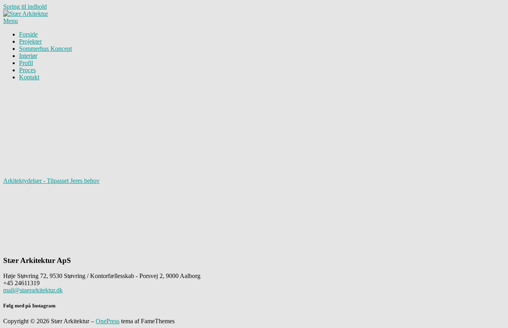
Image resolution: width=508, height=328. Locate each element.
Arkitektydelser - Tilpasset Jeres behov (51, 180)
